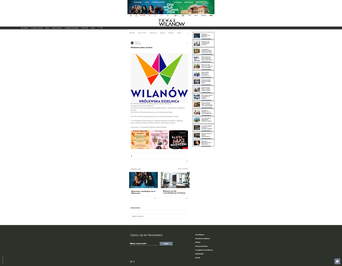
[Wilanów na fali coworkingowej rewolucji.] (175, 180)
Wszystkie (132, 32)
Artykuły (162, 32)
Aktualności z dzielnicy (202, 238)
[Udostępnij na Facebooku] (131, 156)
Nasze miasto (142, 32)
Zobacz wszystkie (183, 168)
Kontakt (197, 257)
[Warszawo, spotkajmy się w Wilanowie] (143, 180)
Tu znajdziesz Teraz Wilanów (204, 250)
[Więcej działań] (187, 43)
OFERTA (197, 242)
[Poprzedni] (130, 8)
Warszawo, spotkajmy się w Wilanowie (143, 192)
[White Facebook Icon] (134, 262)
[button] (187, 33)
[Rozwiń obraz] (140, 139)
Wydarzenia (153, 32)
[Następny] (212, 8)
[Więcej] (171, 8)
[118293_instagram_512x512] (101, 27)
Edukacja (171, 32)
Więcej (179, 32)
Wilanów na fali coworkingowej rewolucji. (174, 192)
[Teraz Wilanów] (99, 27)
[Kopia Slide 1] (170, 13)
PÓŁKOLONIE (199, 254)
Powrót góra (2, 259)
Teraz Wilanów (199, 234)
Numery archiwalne (201, 246)
